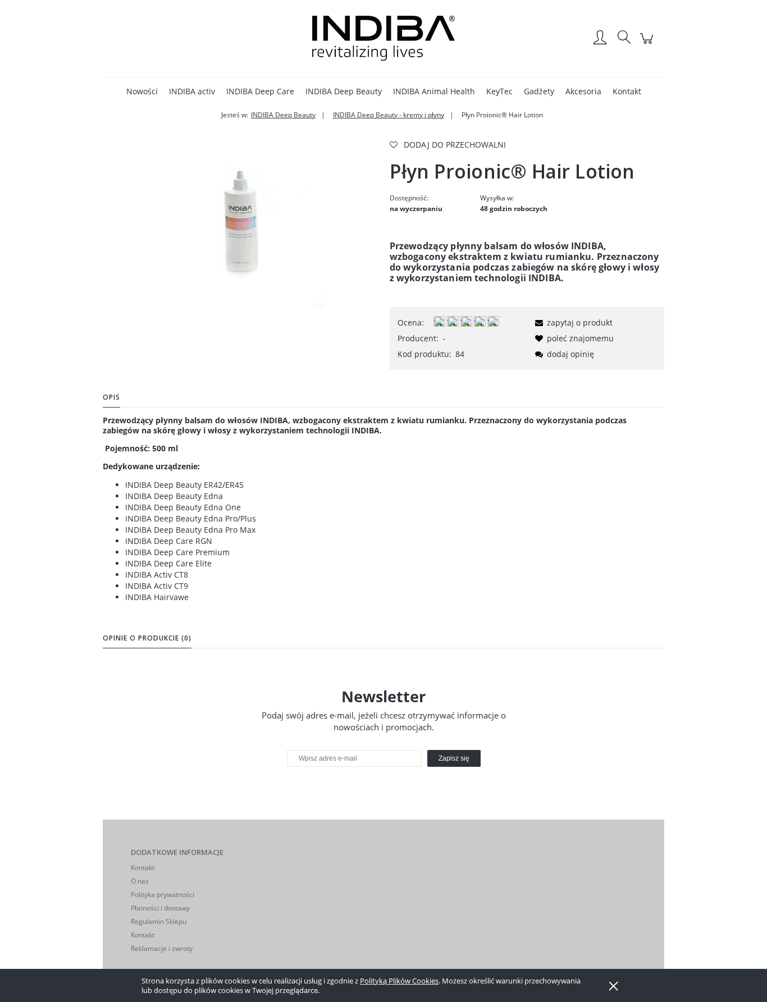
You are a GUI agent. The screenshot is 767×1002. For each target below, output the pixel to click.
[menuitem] (142, 91)
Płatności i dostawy (160, 908)
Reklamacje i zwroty (162, 948)
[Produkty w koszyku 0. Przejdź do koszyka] (648, 44)
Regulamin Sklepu (158, 921)
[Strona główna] (383, 38)
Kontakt (142, 867)
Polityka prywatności (162, 894)
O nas (140, 881)
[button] (572, 322)
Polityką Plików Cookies (399, 981)
